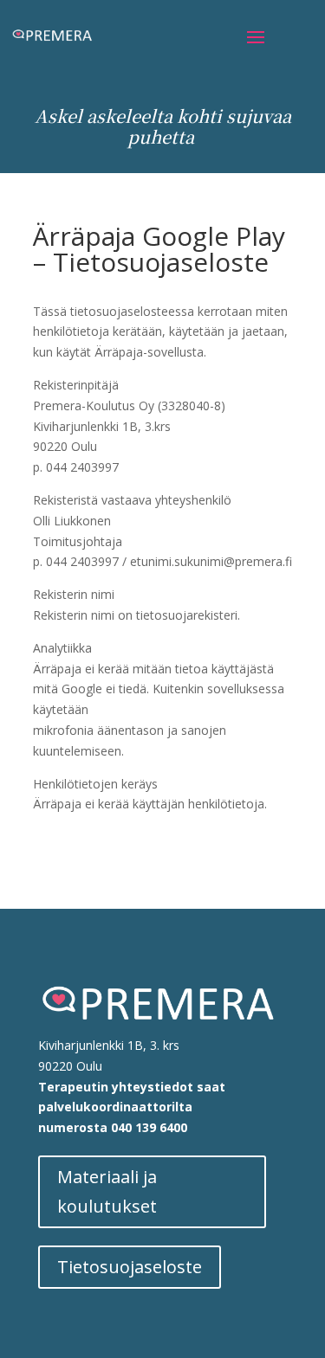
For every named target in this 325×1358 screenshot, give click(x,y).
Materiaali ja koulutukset (107, 1191)
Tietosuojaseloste (129, 1266)
